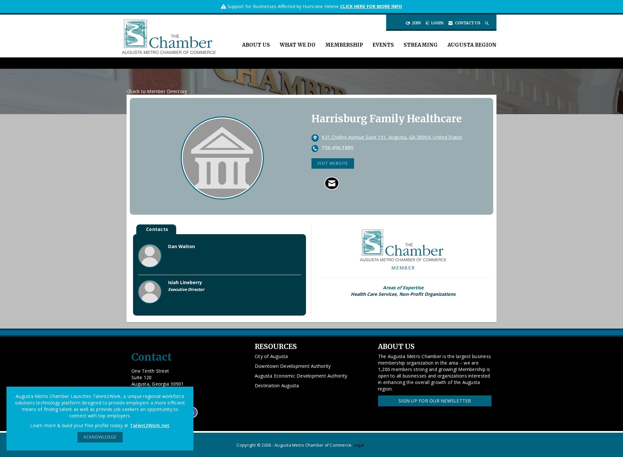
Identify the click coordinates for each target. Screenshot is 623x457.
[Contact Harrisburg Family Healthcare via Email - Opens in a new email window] (331, 183)
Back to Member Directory (158, 91)
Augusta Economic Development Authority (301, 376)
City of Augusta (271, 356)
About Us (256, 45)
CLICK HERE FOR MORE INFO (371, 6)
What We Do (297, 45)
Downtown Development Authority (293, 366)
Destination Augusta (277, 385)
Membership (344, 45)
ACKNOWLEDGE (100, 437)
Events (383, 45)
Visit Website (332, 163)
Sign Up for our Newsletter (434, 401)
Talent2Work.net (150, 425)
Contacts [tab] (157, 229)
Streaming (421, 45)
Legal (359, 445)
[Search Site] (487, 23)
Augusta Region (471, 45)
